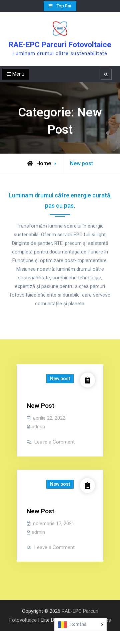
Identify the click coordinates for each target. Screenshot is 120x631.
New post (60, 378)
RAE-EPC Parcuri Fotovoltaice (60, 44)
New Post (40, 405)
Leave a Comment (54, 442)
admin (38, 427)
